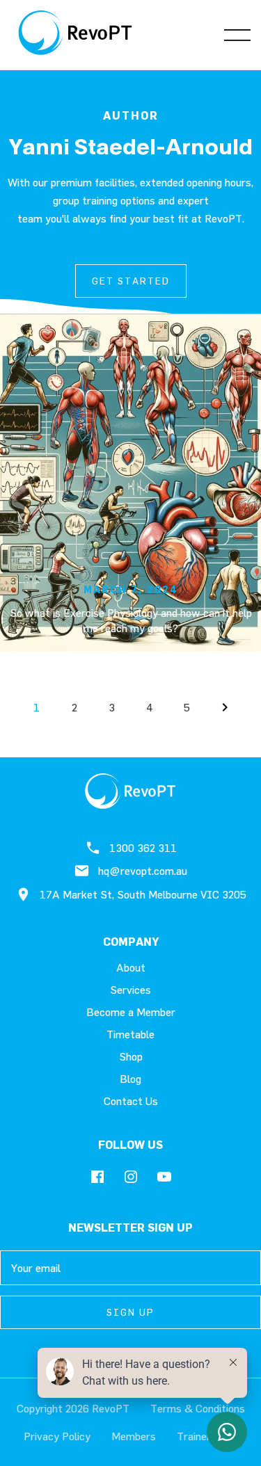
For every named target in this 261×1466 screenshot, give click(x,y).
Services (130, 989)
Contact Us (131, 1101)
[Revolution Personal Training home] (75, 34)
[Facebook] (97, 1177)
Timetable (130, 1034)
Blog (130, 1078)
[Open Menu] (237, 34)
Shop (131, 1056)
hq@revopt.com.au (142, 870)
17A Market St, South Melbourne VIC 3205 (143, 894)
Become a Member (130, 1012)
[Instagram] (131, 1177)
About (130, 967)
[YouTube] (164, 1177)
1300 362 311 (143, 847)
